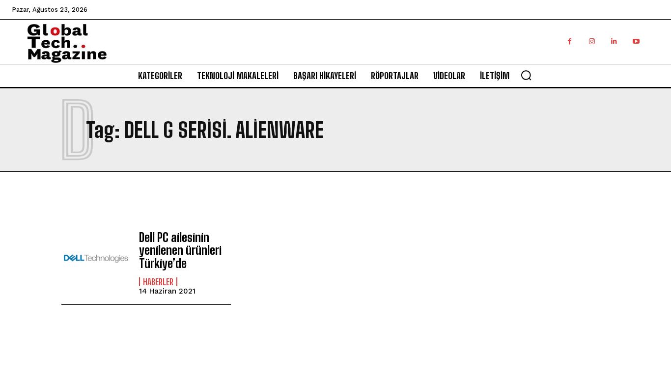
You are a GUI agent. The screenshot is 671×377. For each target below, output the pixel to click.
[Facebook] (569, 41)
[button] (526, 75)
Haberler (158, 281)
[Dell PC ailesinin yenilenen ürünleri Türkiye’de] (95, 258)
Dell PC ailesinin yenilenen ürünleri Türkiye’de (180, 250)
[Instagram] (591, 41)
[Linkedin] (613, 41)
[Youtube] (635, 41)
